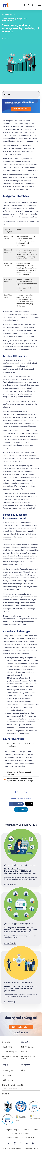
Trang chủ (6, 1042)
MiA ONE (24, 1052)
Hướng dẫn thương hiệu (10, 1057)
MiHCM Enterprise (28, 1047)
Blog (23, 1070)
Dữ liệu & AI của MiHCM (28, 1057)
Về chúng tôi (7, 1071)
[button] (12, 38)
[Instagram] (15, 1143)
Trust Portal (31, 1137)
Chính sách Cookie (30, 1130)
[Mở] (35, 5)
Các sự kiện (7, 1075)
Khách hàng (7, 1047)
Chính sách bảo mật (21, 1133)
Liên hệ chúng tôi (9, 1052)
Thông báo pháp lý (11, 1130)
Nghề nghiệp (7, 1080)
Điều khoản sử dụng (14, 1137)
